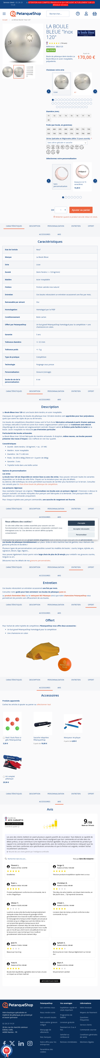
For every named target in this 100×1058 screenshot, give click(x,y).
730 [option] (48, 133)
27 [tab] (88, 103)
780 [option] (77, 133)
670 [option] (60, 129)
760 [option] (66, 133)
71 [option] (49, 116)
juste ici (62, 592)
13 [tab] (88, 100)
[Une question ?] (78, 14)
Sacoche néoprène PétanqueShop (41, 738)
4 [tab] (61, 100)
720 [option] (88, 129)
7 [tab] (70, 100)
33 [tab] (69, 107)
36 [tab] (78, 107)
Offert (91, 226)
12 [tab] (85, 100)
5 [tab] (64, 100)
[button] (7, 72)
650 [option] (48, 129)
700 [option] (77, 129)
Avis (59, 234)
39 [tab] (86, 107)
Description (34, 226)
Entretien (76, 226)
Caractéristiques (14, 226)
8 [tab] (73, 100)
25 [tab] (82, 103)
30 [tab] (60, 107)
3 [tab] (59, 100)
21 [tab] (70, 103)
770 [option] (71, 133)
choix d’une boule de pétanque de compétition (38, 484)
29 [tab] (57, 107)
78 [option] (89, 116)
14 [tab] (91, 100)
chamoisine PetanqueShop (75, 595)
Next (95, 91)
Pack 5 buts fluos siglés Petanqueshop (13, 738)
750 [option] (60, 133)
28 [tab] (91, 103)
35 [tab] (75, 107)
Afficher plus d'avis (50, 981)
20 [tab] (67, 103)
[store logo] (25, 14)
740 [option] (54, 133)
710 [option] (83, 129)
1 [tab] (53, 100)
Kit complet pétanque (10, 777)
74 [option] (66, 116)
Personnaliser (81, 535)
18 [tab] (61, 103)
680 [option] (66, 129)
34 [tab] (72, 107)
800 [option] (88, 133)
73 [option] (60, 116)
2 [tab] (56, 100)
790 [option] (83, 133)
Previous (48, 91)
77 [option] (83, 116)
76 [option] (77, 116)
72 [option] (54, 116)
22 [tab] (73, 103)
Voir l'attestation (14, 824)
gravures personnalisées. (40, 560)
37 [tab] (80, 107)
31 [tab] (63, 107)
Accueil (4, 20)
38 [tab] (83, 107)
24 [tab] (79, 103)
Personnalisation (56, 226)
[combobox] (57, 14)
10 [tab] (79, 100)
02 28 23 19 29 (8, 1023)
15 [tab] (53, 103)
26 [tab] (85, 103)
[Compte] (86, 14)
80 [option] (49, 120)
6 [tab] (67, 100)
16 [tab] (56, 103)
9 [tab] (76, 100)
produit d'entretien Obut (15, 595)
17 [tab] (59, 103)
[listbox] (72, 118)
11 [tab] (82, 100)
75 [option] (71, 116)
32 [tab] (66, 107)
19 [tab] (64, 103)
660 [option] (54, 129)
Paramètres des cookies (46, 1050)
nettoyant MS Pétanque (41, 595)
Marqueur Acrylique (72, 737)
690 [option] (71, 129)
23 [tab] (76, 103)
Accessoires (44, 234)
